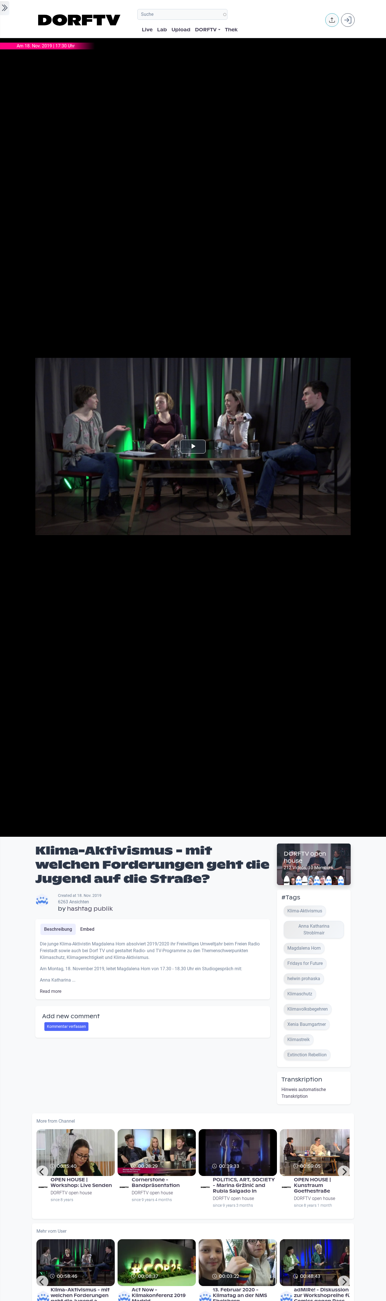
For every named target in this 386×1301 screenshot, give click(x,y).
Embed (87, 929)
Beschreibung (58, 929)
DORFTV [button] (206, 30)
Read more (50, 991)
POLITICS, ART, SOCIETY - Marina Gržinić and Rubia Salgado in (244, 1185)
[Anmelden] (348, 20)
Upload (181, 30)
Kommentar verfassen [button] (66, 1026)
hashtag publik (90, 908)
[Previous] (42, 1172)
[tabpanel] (153, 968)
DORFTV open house (305, 857)
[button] (332, 20)
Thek (231, 30)
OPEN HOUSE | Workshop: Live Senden (81, 1182)
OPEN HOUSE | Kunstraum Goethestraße (312, 1185)
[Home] (80, 20)
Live (147, 30)
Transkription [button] (301, 1079)
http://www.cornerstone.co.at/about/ (168, 1174)
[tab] (58, 929)
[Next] (344, 1172)
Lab (162, 30)
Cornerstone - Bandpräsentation (156, 1182)
